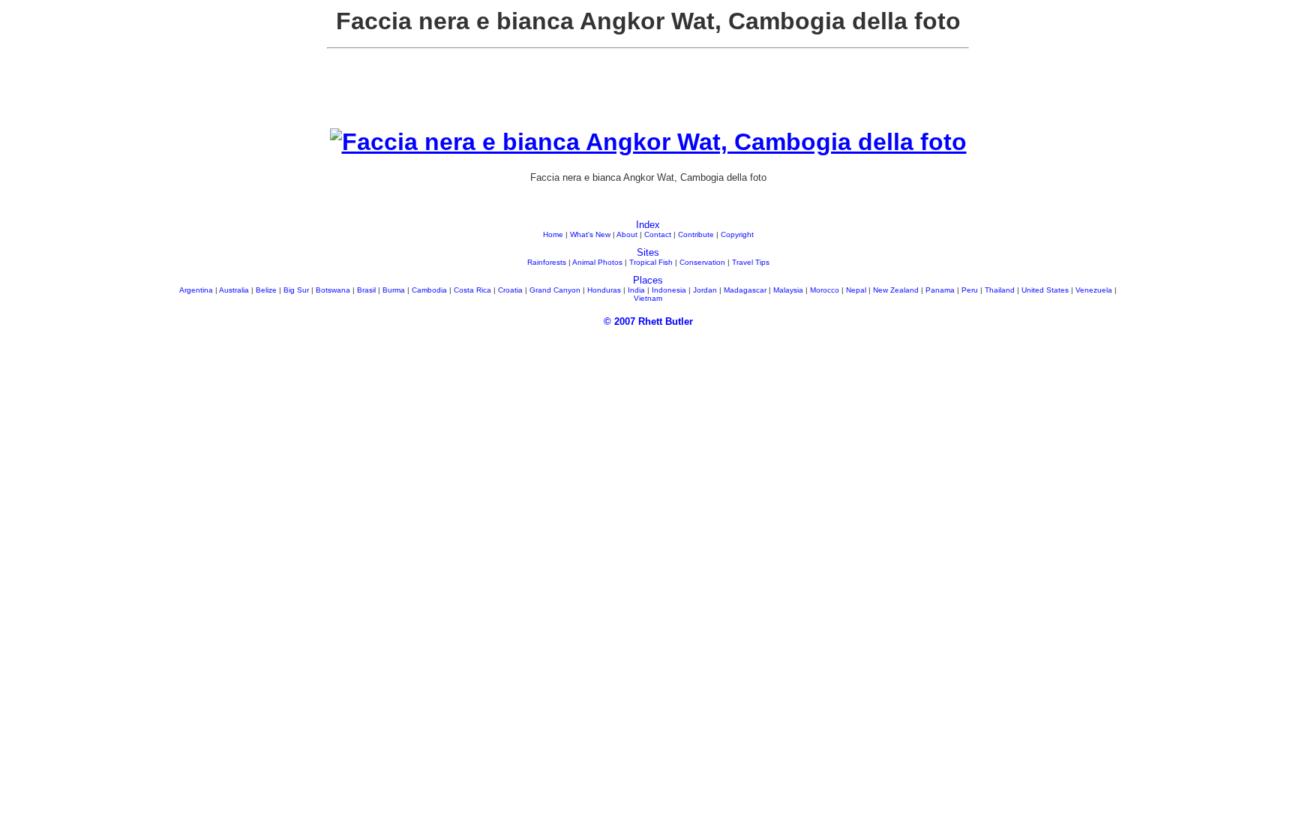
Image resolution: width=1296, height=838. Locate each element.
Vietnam (648, 298)
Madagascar (745, 290)
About (627, 234)
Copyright (737, 234)
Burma (393, 290)
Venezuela (1094, 290)
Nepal (856, 290)
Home (553, 234)
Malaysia (788, 290)
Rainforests (546, 262)
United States (1045, 290)
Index (648, 224)
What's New (590, 234)
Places (648, 280)
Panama (940, 290)
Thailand (1000, 290)
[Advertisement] (648, 94)
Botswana (333, 290)
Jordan (705, 290)
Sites (648, 252)
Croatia (510, 290)
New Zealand (896, 290)
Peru (970, 290)
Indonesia (669, 290)
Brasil (366, 290)
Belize (266, 290)
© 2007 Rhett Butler (648, 321)
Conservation (702, 262)
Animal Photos (597, 262)
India (636, 290)
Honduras (604, 290)
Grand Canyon (555, 290)
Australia (234, 290)
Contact (657, 234)
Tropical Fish (651, 262)
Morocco (824, 290)
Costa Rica (472, 290)
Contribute (696, 234)
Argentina (196, 290)
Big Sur (296, 290)
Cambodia (429, 290)
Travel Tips (751, 262)
